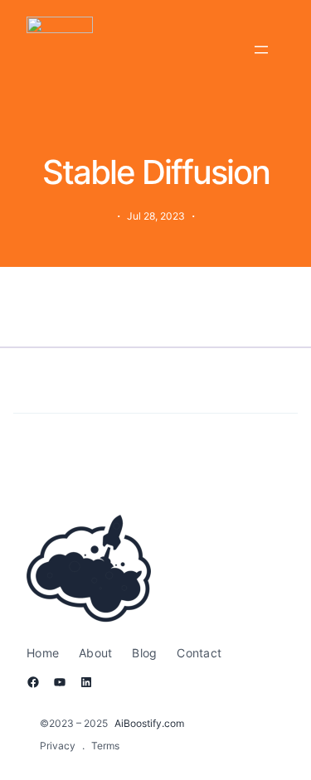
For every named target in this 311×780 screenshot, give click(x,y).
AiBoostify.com (149, 723)
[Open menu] (261, 50)
